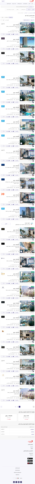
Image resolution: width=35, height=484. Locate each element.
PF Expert (31, 455)
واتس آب (7, 34)
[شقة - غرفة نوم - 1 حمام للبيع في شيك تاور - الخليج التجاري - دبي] (17, 155)
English (21, 478)
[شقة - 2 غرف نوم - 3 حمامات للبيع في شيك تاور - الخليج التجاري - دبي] (17, 29)
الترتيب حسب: (7, 20)
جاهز (2, 17)
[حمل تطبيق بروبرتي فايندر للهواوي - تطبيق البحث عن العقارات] (30, 463)
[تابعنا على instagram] (21, 482)
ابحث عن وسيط (14, 3)
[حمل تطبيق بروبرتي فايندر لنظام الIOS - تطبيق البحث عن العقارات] (30, 458)
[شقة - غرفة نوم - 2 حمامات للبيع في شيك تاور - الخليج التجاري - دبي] (17, 126)
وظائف (32, 448)
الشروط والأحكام (17, 468)
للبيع (32, 3)
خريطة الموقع (17, 474)
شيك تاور (31, 6)
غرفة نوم (32, 431)
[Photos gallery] (27, 27)
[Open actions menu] (2, 34)
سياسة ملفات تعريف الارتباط (17, 472)
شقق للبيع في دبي (30, 12)
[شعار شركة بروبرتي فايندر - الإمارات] (31, 1)
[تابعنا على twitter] (16, 482)
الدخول (3, 1)
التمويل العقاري (9, 3)
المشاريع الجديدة (25, 3)
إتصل (16, 34)
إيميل (12, 34)
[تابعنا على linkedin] (14, 482)
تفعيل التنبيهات (26, 20)
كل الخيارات (10, 17)
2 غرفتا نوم (32, 429)
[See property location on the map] (21, 31)
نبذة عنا (31, 446)
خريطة (32, 20)
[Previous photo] (20, 27)
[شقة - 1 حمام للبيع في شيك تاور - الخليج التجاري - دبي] (17, 43)
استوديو (32, 434)
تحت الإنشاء (6, 17)
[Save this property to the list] (4, 34)
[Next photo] (33, 27)
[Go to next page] (1, 407)
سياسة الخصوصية (17, 470)
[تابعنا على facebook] (19, 482)
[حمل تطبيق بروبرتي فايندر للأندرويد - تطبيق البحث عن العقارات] (30, 461)
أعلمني (6, 223)
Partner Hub (31, 453)
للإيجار (29, 3)
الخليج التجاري (25, 12)
